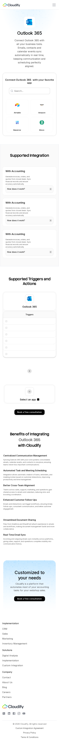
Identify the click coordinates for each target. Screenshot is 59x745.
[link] (11, 5)
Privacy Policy (29, 732)
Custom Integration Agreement (30, 728)
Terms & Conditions (29, 737)
